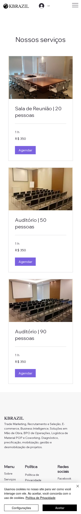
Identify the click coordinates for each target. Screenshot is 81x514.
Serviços (10, 479)
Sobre (8, 473)
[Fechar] (75, 489)
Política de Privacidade (40, 498)
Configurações (21, 508)
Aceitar (59, 508)
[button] (25, 150)
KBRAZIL (14, 418)
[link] (40, 112)
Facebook (64, 478)
